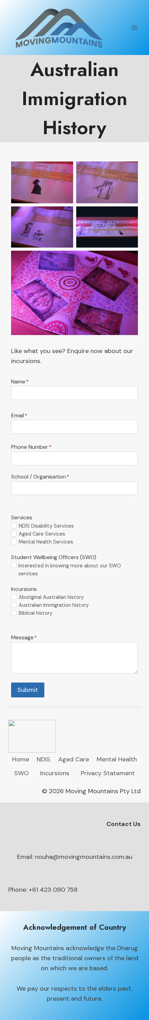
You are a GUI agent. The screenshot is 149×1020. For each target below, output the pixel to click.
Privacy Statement (108, 773)
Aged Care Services (42, 534)
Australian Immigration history (54, 605)
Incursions (54, 773)
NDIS (43, 759)
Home (20, 759)
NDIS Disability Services (46, 526)
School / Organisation (40, 476)
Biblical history (35, 613)
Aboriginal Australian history (51, 597)
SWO (21, 773)
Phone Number (31, 447)
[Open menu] (134, 27)
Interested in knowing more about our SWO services (69, 570)
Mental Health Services (46, 542)
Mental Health (117, 759)
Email (19, 415)
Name (20, 381)
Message (24, 637)
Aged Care (73, 759)
